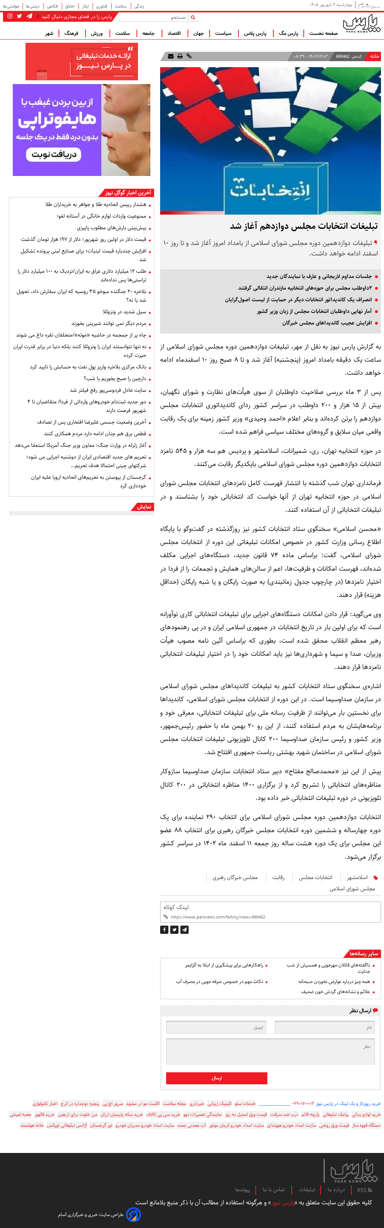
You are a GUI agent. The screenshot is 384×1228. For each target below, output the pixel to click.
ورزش (97, 33)
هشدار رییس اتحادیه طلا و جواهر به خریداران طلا (95, 204)
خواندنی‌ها (11, 6)
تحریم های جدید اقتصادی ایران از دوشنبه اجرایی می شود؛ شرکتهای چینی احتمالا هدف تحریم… (86, 461)
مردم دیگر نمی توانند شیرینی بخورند (108, 323)
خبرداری (196, 1103)
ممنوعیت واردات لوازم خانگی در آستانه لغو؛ (101, 216)
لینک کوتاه (176, 907)
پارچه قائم (311, 1114)
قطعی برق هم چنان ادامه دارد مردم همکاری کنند (95, 434)
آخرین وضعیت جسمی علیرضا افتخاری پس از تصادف (91, 422)
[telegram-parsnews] (29, 16)
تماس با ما (274, 1190)
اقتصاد (175, 33)
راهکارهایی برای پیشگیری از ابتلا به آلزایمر (224, 965)
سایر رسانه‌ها (364, 954)
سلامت (121, 6)
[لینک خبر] (188, 56)
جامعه (149, 33)
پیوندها (242, 1190)
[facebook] (164, 930)
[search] (194, 17)
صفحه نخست (323, 33)
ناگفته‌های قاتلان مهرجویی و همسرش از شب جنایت (328, 968)
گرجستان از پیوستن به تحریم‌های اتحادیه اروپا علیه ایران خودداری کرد (88, 481)
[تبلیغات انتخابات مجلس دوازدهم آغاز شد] (184, 930)
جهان (199, 33)
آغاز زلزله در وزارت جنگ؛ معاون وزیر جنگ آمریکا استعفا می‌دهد (80, 445)
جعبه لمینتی (21, 1114)
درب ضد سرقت (284, 1114)
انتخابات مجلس (315, 877)
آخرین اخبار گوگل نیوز (128, 193)
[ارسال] (171, 56)
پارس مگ (288, 33)
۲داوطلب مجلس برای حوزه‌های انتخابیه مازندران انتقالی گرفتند (305, 288)
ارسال (217, 1078)
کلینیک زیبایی (219, 1103)
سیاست (224, 33)
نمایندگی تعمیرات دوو (202, 1114)
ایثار (86, 6)
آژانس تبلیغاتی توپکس (67, 1125)
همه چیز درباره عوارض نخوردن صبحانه (334, 981)
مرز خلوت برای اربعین (78, 1114)
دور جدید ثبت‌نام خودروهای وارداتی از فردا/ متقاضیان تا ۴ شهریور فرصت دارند (86, 406)
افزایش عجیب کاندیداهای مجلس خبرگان (327, 323)
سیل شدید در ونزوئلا (124, 312)
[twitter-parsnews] (19, 16)
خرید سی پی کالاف (163, 1114)
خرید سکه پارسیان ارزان (121, 1114)
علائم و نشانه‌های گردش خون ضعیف (335, 992)
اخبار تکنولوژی (45, 1103)
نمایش (144, 507)
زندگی (139, 6)
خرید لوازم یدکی (366, 1114)
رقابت (278, 877)
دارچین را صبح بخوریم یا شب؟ (115, 378)
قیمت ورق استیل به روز (246, 1114)
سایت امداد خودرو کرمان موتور (236, 1125)
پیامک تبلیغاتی (335, 1114)
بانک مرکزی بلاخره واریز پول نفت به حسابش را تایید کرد (88, 367)
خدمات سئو (245, 1103)
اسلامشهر (357, 877)
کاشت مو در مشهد (143, 1103)
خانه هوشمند (32, 1125)
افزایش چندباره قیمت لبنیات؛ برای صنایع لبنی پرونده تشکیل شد (83, 255)
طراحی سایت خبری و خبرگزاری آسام (91, 1214)
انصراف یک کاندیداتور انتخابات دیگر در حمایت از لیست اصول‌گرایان (298, 300)
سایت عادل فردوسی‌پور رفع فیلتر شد (108, 390)
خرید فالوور (44, 1114)
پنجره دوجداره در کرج (80, 1103)
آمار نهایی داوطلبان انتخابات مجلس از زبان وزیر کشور (314, 311)
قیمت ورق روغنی (334, 1125)
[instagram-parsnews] (10, 16)
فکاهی (53, 6)
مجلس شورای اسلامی (352, 889)
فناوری (102, 6)
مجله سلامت (174, 1103)
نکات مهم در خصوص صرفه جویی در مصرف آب (219, 981)
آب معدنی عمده (191, 1125)
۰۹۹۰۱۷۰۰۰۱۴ (303, 1103)
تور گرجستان (101, 1125)
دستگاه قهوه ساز (366, 1125)
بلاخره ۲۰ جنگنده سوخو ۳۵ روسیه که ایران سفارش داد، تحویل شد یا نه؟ (81, 295)
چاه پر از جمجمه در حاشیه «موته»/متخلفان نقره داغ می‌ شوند (81, 335)
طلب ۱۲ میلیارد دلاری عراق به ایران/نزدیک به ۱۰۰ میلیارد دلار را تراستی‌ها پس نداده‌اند (82, 275)
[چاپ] (179, 56)
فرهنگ (72, 33)
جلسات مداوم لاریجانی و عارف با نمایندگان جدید (319, 276)
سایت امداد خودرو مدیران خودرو (145, 1125)
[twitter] (174, 930)
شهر (49, 33)
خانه (375, 56)
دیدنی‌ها (33, 6)
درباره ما (336, 1190)
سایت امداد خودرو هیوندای (291, 1125)
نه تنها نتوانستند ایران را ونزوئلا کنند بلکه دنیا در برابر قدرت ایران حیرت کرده (79, 351)
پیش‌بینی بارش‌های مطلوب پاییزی (111, 228)
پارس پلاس (256, 33)
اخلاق (70, 6)
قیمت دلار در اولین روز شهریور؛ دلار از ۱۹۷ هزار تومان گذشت (83, 239)
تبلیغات (307, 1190)
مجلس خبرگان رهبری (235, 877)
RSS (362, 1190)
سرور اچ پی (112, 1103)
